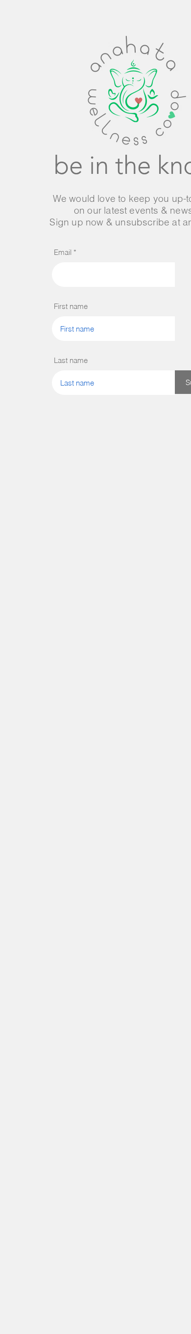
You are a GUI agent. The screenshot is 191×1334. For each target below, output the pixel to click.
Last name (71, 360)
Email (63, 252)
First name (71, 306)
